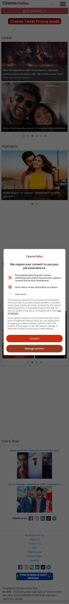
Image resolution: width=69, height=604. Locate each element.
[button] (34, 294)
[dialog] (35, 302)
